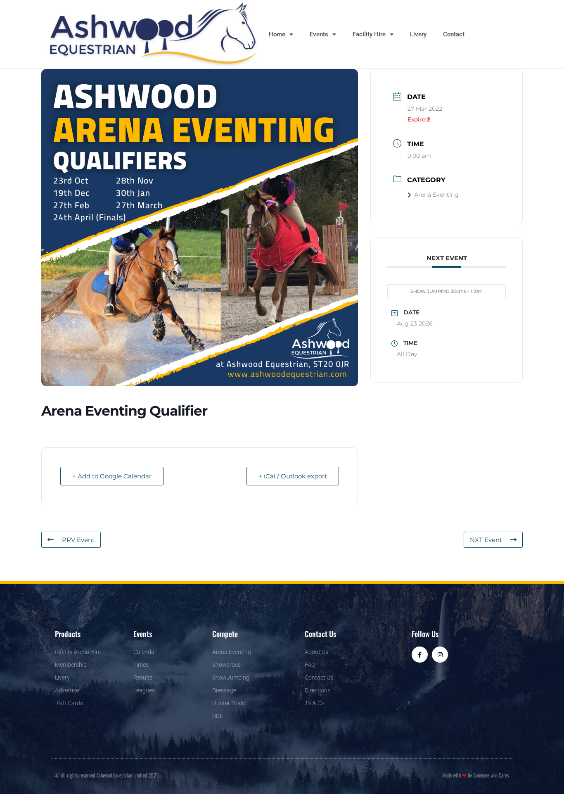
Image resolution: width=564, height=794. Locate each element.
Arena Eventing (436, 194)
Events (319, 34)
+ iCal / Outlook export (292, 476)
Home (277, 34)
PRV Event (78, 540)
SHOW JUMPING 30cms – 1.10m (446, 291)
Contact (453, 34)
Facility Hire (369, 34)
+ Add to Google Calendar (112, 476)
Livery (418, 34)
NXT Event (486, 540)
